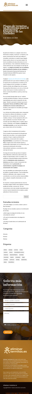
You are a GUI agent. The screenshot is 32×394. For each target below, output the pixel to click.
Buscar (26, 196)
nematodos (17, 257)
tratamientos (24, 259)
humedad (21, 254)
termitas (17, 259)
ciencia (10, 252)
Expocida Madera (13, 254)
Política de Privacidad (23, 393)
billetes (5, 249)
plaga (23, 257)
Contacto (8, 393)
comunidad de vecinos (19, 252)
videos (5, 262)
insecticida (6, 257)
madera (12, 257)
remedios (6, 259)
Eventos (5, 236)
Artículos (5, 234)
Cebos (21, 249)
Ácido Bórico (11, 262)
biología (10, 249)
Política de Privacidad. (21, 325)
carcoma (16, 249)
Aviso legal (14, 393)
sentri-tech (12, 259)
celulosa (5, 252)
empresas (6, 254)
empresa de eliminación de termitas (17, 78)
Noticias (5, 239)
